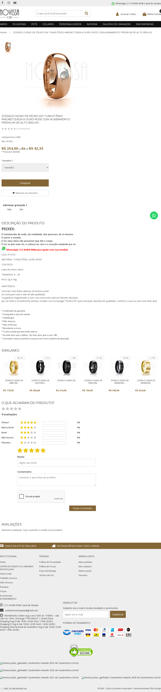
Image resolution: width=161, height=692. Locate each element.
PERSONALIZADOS (70, 24)
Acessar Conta (128, 14)
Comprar (25, 183)
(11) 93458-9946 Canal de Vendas (144, 3)
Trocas (3, 591)
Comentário (24, 472)
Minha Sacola (154, 14)
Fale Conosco (6, 582)
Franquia (4, 586)
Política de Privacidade (50, 562)
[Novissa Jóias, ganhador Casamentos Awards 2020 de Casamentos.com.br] (121, 677)
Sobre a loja (5, 573)
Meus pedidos (85, 562)
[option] (8, 47)
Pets (34, 24)
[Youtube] (15, 3)
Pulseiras (19, 24)
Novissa (92, 24)
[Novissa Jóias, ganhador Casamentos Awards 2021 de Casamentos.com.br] (39, 677)
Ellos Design (155, 688)
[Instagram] (8, 3)
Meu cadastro (85, 566)
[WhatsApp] (154, 215)
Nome (20, 457)
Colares (48, 24)
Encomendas (144, 24)
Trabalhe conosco (8, 578)
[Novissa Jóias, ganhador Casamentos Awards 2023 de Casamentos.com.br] (39, 662)
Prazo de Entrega (47, 570)
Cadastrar (118, 614)
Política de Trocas (47, 566)
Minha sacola (85, 570)
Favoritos (83, 575)
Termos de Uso (46, 575)
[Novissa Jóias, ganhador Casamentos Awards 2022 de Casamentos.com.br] (39, 670)
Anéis (3, 24)
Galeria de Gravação (117, 24)
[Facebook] (2, 3)
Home (3, 32)
